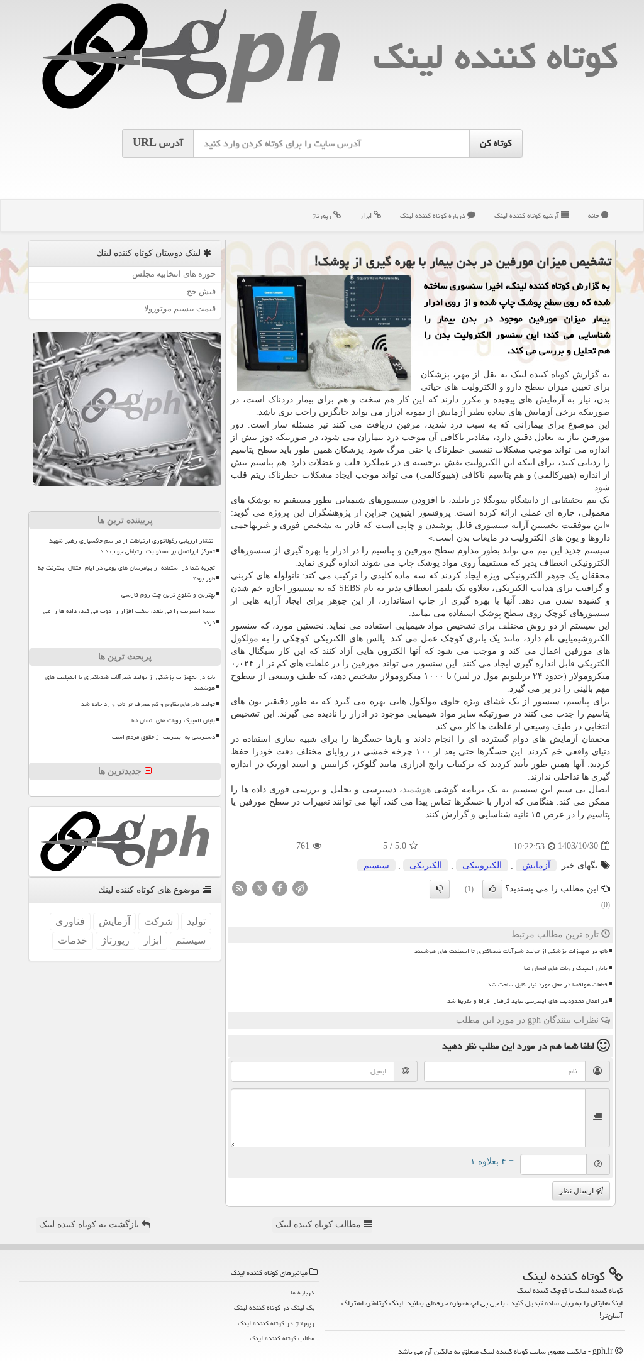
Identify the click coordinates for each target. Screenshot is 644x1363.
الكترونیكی (482, 865)
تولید (196, 921)
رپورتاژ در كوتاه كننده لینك (276, 1323)
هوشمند (416, 789)
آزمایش (536, 865)
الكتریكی (425, 865)
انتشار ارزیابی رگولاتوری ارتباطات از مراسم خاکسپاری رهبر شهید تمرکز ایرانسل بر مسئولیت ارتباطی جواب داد (132, 546)
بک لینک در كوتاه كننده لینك (274, 1307)
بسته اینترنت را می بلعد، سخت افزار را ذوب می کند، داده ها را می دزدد (129, 616)
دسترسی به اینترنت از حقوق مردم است (163, 737)
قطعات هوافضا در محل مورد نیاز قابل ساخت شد (547, 984)
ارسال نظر (577, 1190)
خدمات (72, 940)
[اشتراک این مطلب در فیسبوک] (280, 887)
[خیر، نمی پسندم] (440, 889)
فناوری (70, 921)
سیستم (376, 865)
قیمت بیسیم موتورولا (180, 308)
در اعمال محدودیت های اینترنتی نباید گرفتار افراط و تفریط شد (527, 1001)
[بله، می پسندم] (492, 889)
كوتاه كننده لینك (496, 56)
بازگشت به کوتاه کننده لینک (90, 1224)
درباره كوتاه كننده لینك (433, 215)
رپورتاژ (322, 215)
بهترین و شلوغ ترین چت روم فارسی (168, 594)
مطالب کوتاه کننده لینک (319, 1224)
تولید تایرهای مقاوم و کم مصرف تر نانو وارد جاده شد (148, 704)
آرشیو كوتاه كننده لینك (527, 215)
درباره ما (302, 1292)
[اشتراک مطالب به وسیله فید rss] (239, 887)
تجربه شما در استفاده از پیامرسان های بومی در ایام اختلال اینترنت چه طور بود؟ (126, 573)
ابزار (367, 215)
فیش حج (201, 291)
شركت (158, 921)
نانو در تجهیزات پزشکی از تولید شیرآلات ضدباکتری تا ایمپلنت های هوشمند (511, 951)
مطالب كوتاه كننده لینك (282, 1338)
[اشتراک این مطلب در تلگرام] (300, 887)
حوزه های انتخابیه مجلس (174, 274)
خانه (594, 215)
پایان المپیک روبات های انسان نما (566, 968)
